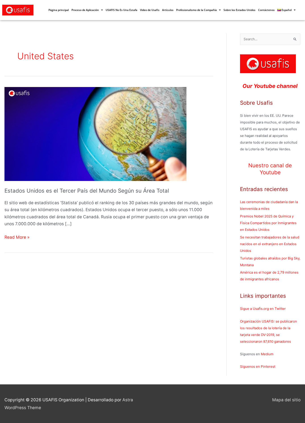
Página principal (58, 10)
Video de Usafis (149, 10)
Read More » (16, 237)
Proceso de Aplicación (85, 10)
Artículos (167, 10)
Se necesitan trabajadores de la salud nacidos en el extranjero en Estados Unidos (269, 244)
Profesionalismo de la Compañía (196, 10)
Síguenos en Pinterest (257, 366)
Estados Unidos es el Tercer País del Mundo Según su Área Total (86, 190)
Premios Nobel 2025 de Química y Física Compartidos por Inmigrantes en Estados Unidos (268, 223)
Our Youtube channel (270, 86)
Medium (267, 354)
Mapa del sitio (286, 399)
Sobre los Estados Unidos (239, 10)
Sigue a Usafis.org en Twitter (263, 308)
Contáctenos (266, 10)
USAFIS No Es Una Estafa (121, 10)
